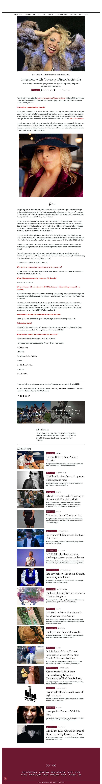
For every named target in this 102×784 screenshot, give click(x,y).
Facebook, (55, 388)
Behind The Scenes (35, 775)
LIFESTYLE (41, 14)
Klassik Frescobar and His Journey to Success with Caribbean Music (65, 497)
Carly (59, 453)
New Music (24, 775)
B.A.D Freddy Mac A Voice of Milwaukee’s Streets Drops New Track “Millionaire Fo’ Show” (62, 655)
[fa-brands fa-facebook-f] (51, 765)
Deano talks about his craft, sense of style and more (64, 693)
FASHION (63, 775)
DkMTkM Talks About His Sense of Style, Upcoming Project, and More (65, 732)
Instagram (62, 388)
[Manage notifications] (5, 778)
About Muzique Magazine (29, 772)
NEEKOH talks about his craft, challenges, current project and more (65, 555)
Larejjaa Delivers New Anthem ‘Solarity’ (62, 458)
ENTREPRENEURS (54, 775)
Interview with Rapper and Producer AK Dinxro (65, 536)
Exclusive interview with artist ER (63, 632)
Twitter (72, 388)
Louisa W (62, 550)
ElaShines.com (22, 347)
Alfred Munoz (65, 90)
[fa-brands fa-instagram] (47, 765)
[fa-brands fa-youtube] (54, 765)
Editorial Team (61, 14)
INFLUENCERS (30, 14)
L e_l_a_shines (22, 374)
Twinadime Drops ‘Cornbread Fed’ (64, 515)
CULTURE (45, 775)
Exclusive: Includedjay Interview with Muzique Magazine (65, 594)
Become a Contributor (79, 14)
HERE (77, 384)
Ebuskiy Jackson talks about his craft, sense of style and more (65, 575)
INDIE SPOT (18, 14)
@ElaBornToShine (30, 356)
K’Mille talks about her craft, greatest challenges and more (65, 478)
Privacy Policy (44, 772)
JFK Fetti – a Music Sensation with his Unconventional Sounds (64, 614)
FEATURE (77, 772)
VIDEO (50, 14)
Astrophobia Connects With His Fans (63, 713)
